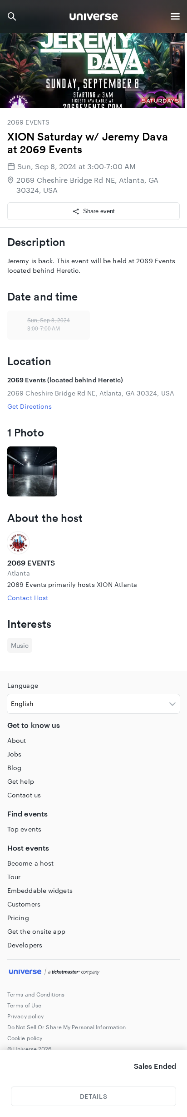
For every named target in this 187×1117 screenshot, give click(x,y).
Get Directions (29, 406)
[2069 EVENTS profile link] (93, 543)
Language (22, 685)
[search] (11, 16)
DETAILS (93, 1096)
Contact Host (27, 597)
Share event (99, 211)
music (20, 645)
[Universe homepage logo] (93, 18)
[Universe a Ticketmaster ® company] (93, 972)
